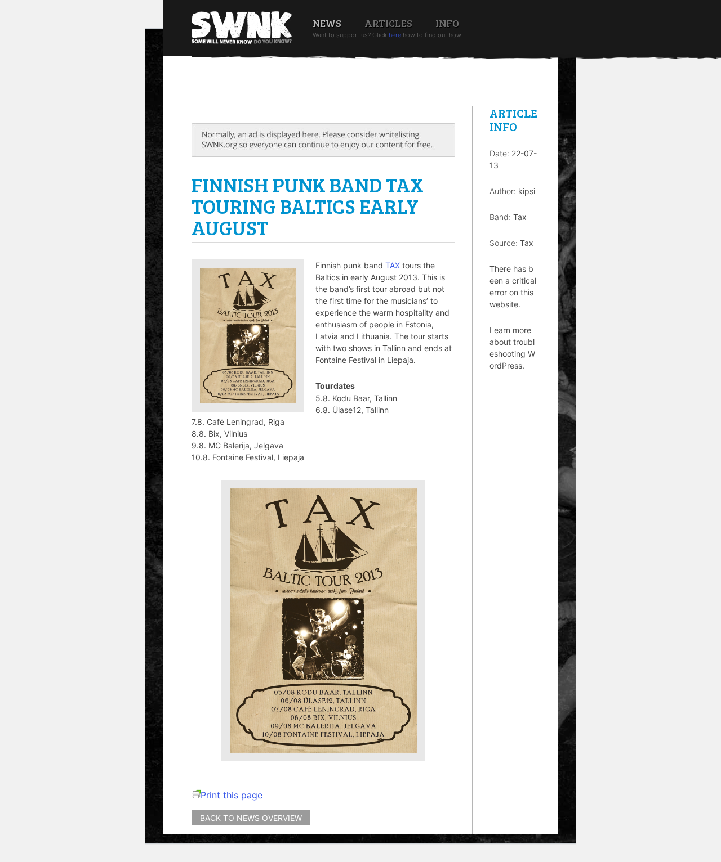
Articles (388, 23)
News (327, 23)
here (395, 35)
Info (447, 23)
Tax (520, 217)
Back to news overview (251, 818)
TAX (392, 265)
